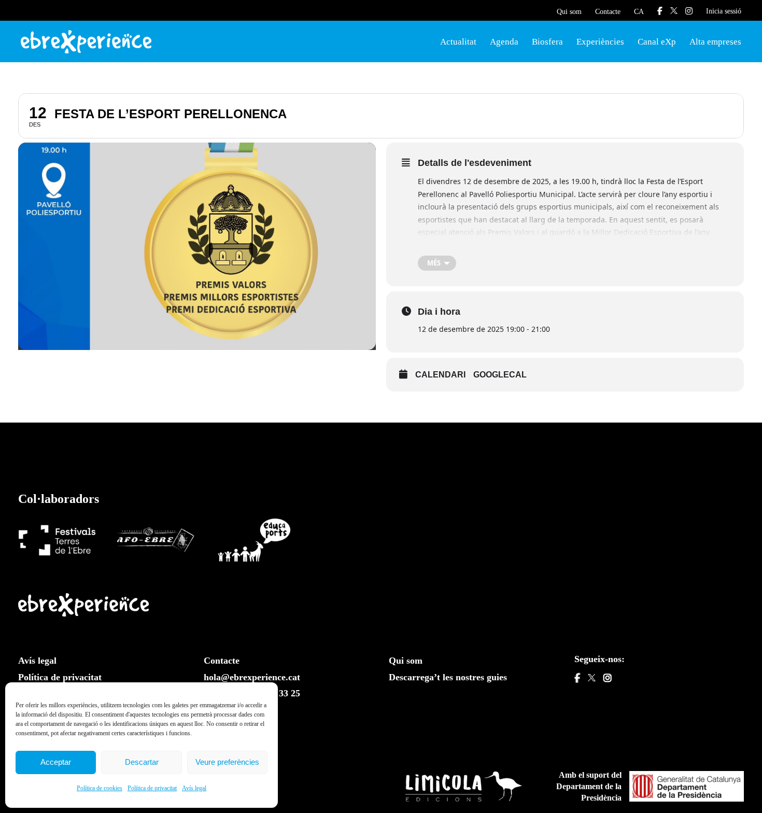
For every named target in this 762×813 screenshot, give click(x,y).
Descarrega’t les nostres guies (448, 677)
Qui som (569, 12)
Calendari (440, 374)
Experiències (600, 42)
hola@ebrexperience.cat (252, 677)
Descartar (142, 762)
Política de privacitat (152, 788)
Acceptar (55, 762)
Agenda (504, 42)
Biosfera (547, 42)
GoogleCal (500, 374)
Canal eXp (657, 42)
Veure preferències (227, 762)
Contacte (607, 12)
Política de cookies (99, 788)
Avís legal (194, 788)
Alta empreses (715, 42)
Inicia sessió (723, 11)
